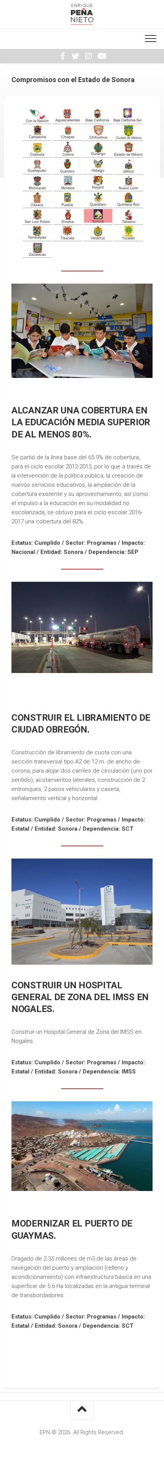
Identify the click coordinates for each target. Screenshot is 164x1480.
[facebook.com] (62, 56)
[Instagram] (88, 56)
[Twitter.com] (75, 56)
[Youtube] (101, 56)
